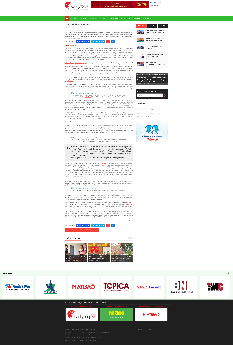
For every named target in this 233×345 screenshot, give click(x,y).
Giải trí (96, 303)
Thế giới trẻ (74, 18)
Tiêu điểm (141, 25)
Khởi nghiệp (114, 18)
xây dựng (88, 97)
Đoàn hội (83, 18)
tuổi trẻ (145, 113)
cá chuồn (104, 163)
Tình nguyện (88, 303)
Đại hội (147, 116)
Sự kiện (103, 303)
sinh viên (152, 113)
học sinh (158, 113)
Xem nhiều (163, 25)
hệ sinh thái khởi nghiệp (117, 105)
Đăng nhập (153, 2)
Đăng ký (160, 2)
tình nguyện (154, 109)
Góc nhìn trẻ (103, 18)
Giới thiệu (68, 303)
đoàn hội (139, 109)
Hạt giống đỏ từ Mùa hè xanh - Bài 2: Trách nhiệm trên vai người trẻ (155, 63)
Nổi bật (152, 25)
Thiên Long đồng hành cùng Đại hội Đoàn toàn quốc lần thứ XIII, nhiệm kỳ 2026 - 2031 (151, 80)
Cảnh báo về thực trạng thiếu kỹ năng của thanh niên (155, 55)
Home (67, 18)
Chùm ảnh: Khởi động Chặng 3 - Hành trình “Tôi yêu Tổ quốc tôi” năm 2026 (155, 32)
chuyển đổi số (129, 204)
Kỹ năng (123, 18)
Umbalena (106, 116)
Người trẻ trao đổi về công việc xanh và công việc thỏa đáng (155, 39)
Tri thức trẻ (93, 18)
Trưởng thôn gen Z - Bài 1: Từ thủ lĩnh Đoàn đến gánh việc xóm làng (121, 257)
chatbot (71, 66)
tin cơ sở (161, 109)
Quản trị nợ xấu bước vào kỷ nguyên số (154, 47)
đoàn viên (139, 113)
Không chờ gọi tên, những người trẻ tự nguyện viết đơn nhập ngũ (98, 257)
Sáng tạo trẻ (147, 18)
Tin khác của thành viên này (81, 230)
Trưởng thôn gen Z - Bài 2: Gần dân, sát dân (76, 257)
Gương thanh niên (134, 18)
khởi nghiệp (146, 109)
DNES (111, 57)
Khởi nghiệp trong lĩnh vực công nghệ (75, 63)
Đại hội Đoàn (140, 116)
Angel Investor (69, 81)
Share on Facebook (84, 41)
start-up (69, 45)
